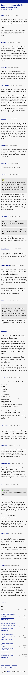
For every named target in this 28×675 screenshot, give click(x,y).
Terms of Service (5, 667)
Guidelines (14, 665)
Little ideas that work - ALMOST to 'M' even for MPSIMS (8, 614)
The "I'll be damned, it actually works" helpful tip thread (8, 635)
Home (2, 665)
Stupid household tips (6, 653)
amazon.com (11, 51)
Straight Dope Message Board (8, 1)
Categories (7, 665)
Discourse (9, 671)
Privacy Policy (13, 667)
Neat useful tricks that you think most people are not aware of (8, 625)
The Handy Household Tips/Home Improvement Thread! (7, 644)
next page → (4, 602)
